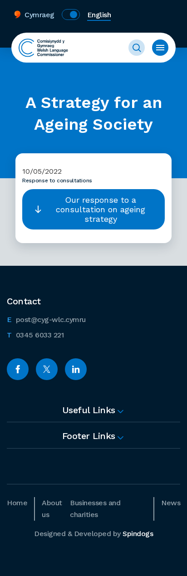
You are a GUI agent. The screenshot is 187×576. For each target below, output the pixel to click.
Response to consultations (57, 180)
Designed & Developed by (93, 533)
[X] (47, 369)
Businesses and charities (95, 508)
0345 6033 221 (35, 334)
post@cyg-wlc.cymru (46, 319)
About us (52, 508)
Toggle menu (160, 47)
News (170, 502)
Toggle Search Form (136, 47)
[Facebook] (18, 369)
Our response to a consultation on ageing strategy (100, 209)
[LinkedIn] (76, 369)
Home (17, 502)
